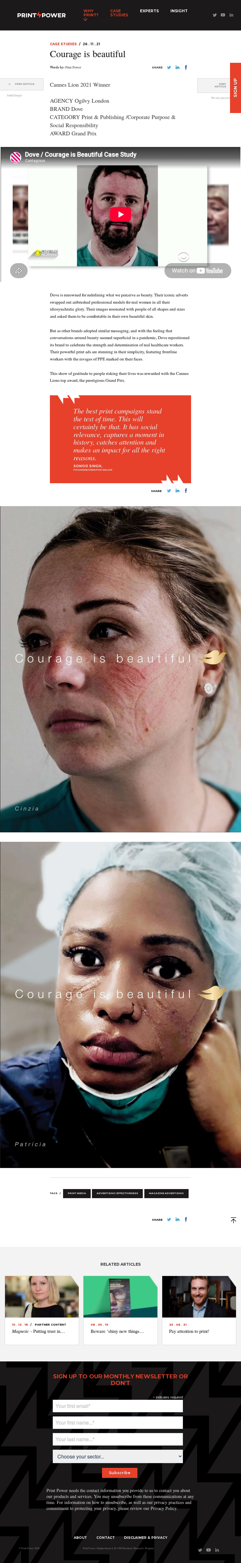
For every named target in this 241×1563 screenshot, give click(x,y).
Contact (105, 1538)
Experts (149, 10)
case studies (119, 12)
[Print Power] (41, 15)
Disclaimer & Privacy (145, 1538)
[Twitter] (214, 16)
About (80, 1538)
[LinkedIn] (231, 16)
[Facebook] (186, 68)
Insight (179, 10)
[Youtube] (223, 16)
